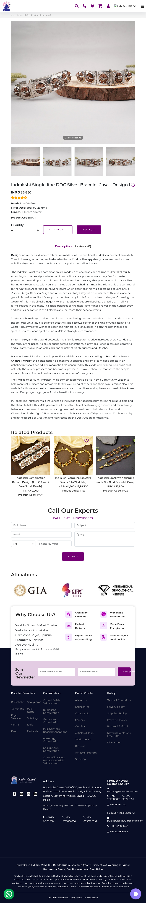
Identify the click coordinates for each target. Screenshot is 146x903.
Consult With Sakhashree (51, 702)
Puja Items (30, 710)
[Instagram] (28, 794)
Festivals (32, 731)
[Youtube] (21, 794)
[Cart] (100, 6)
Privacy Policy (116, 706)
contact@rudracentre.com (122, 791)
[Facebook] (14, 794)
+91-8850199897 (90, 819)
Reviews (80, 746)
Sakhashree (82, 706)
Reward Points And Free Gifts (119, 735)
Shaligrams (34, 702)
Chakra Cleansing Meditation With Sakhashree (54, 760)
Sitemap (80, 759)
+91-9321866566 (69, 819)
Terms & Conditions (119, 700)
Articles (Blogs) (84, 733)
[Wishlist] (92, 6)
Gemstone (17, 708)
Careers (80, 720)
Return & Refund (117, 726)
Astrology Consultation (51, 740)
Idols (30, 724)
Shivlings (32, 718)
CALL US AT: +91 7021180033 (73, 518)
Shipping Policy (117, 713)
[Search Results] (77, 6)
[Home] (6, 6)
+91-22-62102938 (48, 819)
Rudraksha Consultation (51, 711)
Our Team (81, 726)
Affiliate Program (86, 752)
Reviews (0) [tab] (83, 246)
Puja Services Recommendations (55, 730)
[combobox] (23, 544)
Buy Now (88, 229)
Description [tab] (63, 246)
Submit (73, 556)
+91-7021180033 (113, 797)
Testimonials (83, 739)
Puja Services (16, 717)
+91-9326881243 (119, 826)
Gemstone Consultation (51, 721)
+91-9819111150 (128, 797)
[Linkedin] (35, 794)
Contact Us (82, 713)
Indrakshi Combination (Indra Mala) (34, 15)
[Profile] (108, 6)
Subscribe (127, 671)
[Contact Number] (84, 6)
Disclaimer (114, 742)
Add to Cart (58, 229)
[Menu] (142, 6)
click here (124, 886)
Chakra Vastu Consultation (51, 749)
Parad (14, 731)
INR (130, 6)
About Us (81, 700)
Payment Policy (117, 720)
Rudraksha (17, 702)
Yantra (15, 724)
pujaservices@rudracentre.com (125, 820)
